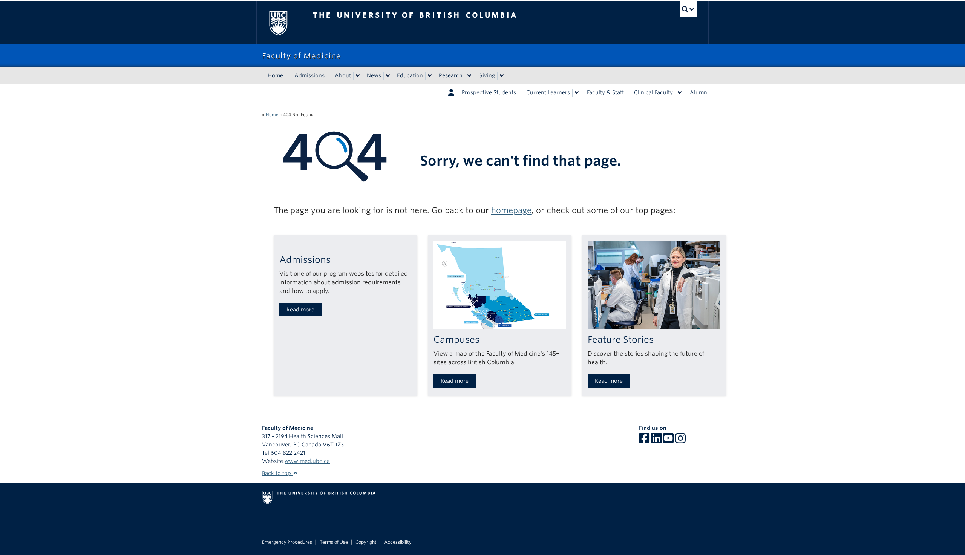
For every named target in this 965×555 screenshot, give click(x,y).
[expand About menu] (357, 76)
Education (410, 75)
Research (451, 75)
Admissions (309, 75)
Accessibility (398, 542)
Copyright (366, 542)
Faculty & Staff (605, 92)
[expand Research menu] (469, 76)
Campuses (456, 339)
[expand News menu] (387, 76)
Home (275, 75)
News (374, 75)
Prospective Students (489, 92)
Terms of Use (334, 542)
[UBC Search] (688, 9)
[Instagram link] (680, 441)
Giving (486, 75)
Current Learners (548, 92)
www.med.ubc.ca (307, 461)
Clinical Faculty (653, 92)
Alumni (699, 92)
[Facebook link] (644, 441)
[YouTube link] (668, 441)
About (343, 75)
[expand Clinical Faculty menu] (679, 93)
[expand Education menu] (429, 76)
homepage (511, 210)
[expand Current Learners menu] (576, 93)
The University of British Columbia (278, 22)
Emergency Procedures (287, 542)
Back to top (277, 473)
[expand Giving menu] (501, 76)
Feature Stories (621, 339)
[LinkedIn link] (656, 441)
